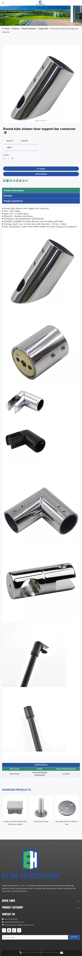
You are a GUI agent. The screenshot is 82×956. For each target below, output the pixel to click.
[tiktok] (19, 930)
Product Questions (13, 201)
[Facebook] (4, 930)
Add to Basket (41, 174)
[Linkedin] (9, 930)
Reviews (8, 196)
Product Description (14, 190)
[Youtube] (14, 930)
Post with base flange (15, 821)
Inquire (42, 169)
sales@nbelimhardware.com (14, 922)
